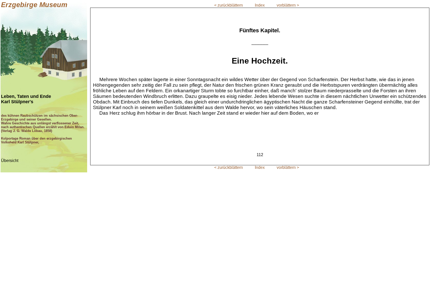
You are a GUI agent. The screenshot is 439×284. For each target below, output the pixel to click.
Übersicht (9, 160)
